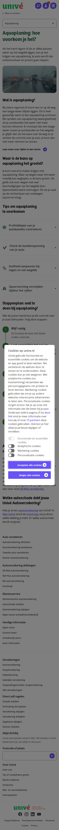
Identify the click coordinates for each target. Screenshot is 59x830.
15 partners (33, 420)
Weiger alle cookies (29, 475)
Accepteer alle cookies (29, 465)
